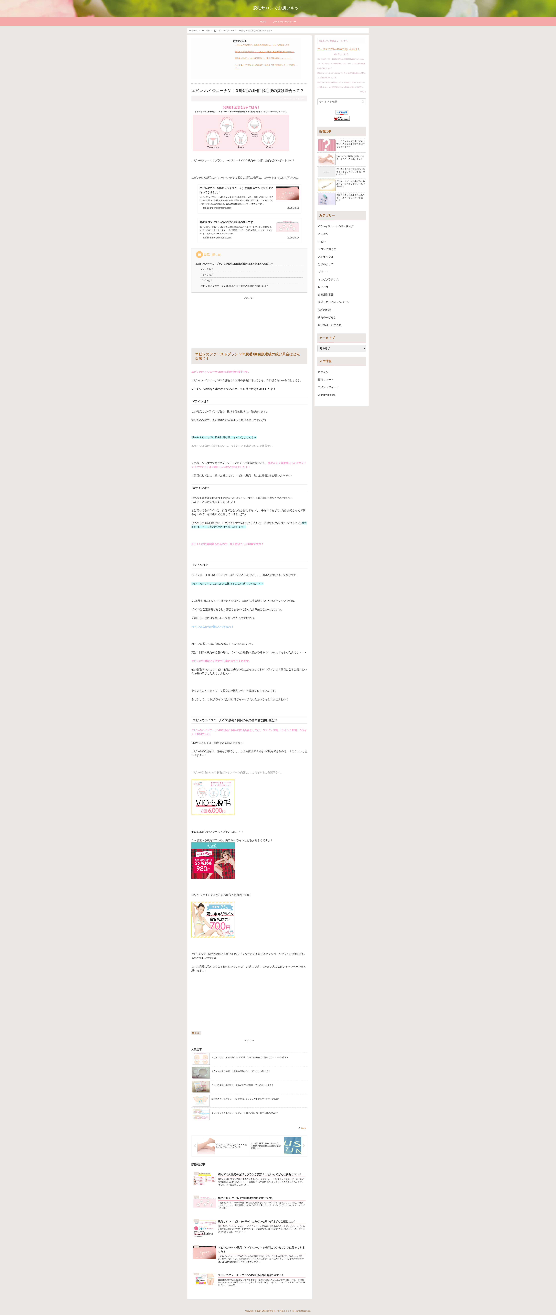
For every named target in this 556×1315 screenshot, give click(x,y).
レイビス (323, 287)
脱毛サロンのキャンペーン (333, 302)
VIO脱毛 (323, 234)
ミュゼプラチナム (328, 279)
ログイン (323, 372)
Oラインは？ (207, 274)
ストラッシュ (326, 256)
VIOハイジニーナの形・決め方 (336, 226)
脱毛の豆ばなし (327, 317)
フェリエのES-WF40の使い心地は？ (338, 49)
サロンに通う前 (327, 249)
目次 (207, 254)
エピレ (197, 1033)
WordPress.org (326, 394)
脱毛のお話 (324, 309)
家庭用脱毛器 (326, 294)
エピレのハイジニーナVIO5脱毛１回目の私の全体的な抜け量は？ (234, 286)
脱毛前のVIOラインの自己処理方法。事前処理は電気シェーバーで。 (264, 58)
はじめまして (326, 264)
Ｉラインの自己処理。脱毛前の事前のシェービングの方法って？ (262, 45)
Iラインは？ (207, 280)
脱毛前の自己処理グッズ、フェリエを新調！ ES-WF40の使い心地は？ (265, 52)
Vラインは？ (207, 269)
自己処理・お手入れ (329, 325)
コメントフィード (328, 387)
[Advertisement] (210, 57)
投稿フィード (326, 379)
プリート (323, 271)
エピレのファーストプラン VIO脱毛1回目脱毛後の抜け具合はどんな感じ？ (234, 263)
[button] (363, 101)
